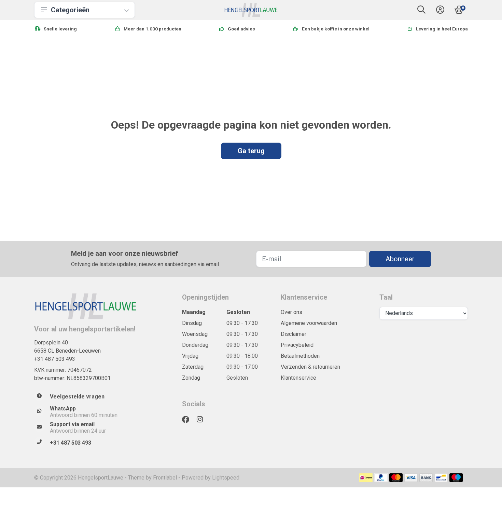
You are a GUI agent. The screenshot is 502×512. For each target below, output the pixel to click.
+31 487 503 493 (54, 359)
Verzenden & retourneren (310, 367)
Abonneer (400, 259)
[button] (421, 11)
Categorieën (70, 10)
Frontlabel (165, 477)
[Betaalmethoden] (366, 477)
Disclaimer (293, 334)
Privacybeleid (297, 345)
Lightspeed (225, 477)
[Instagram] (202, 419)
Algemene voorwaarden (309, 323)
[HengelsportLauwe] (251, 10)
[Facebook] (188, 419)
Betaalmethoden (300, 356)
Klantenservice (298, 378)
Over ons (291, 312)
